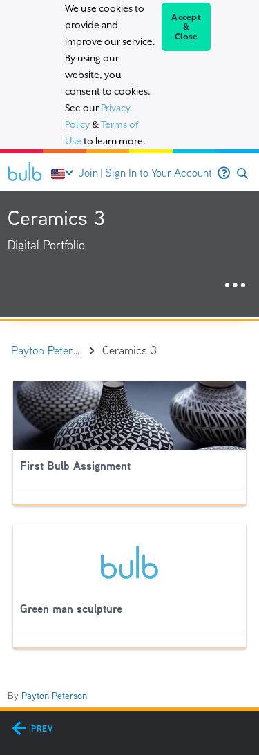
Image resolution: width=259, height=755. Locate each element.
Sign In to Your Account (158, 173)
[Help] (224, 173)
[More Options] (235, 285)
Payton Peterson (54, 696)
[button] (242, 173)
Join (88, 173)
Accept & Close (186, 26)
